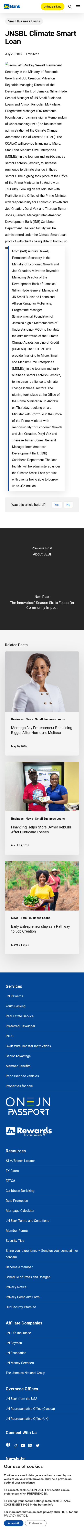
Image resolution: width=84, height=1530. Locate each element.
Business (17, 719)
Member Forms (17, 1231)
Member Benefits (18, 1066)
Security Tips (15, 1241)
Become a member (19, 1267)
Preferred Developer (20, 1026)
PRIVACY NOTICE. (16, 1516)
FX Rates (12, 1171)
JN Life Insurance (18, 1333)
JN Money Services (20, 1363)
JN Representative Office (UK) (27, 1419)
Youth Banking (15, 1006)
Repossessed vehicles (22, 1076)
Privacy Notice (16, 1287)
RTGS (9, 1036)
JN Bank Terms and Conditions (27, 1221)
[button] (78, 6)
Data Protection (17, 1201)
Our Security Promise (21, 1307)
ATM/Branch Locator (20, 1161)
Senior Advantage (18, 1056)
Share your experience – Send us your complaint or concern (42, 1254)
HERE (64, 1512)
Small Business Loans (24, 21)
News (29, 719)
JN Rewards (14, 996)
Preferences (35, 1523)
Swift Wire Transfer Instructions (28, 1046)
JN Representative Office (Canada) (30, 1409)
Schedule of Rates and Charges (28, 1277)
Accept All (13, 1523)
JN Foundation (16, 1353)
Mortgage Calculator (20, 1211)
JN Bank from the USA (21, 1399)
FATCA (10, 1181)
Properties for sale (19, 1086)
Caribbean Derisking (20, 1191)
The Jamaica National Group (25, 1373)
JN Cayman (14, 1343)
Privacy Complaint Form (23, 1297)
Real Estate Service (20, 1016)
